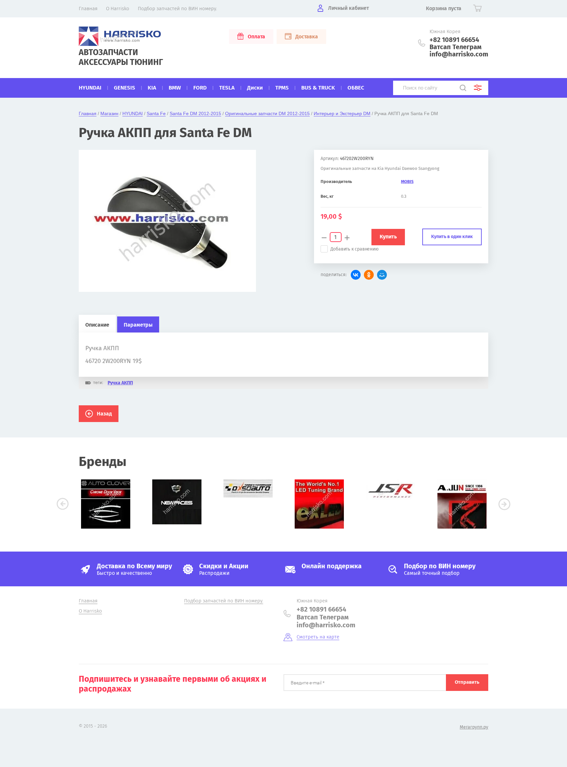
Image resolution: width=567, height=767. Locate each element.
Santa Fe (156, 113)
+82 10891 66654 (454, 40)
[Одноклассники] (369, 275)
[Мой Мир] (382, 275)
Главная (87, 113)
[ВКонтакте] (356, 275)
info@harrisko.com (459, 54)
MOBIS (407, 181)
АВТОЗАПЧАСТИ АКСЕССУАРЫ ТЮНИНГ (121, 57)
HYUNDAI (132, 113)
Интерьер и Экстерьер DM (342, 113)
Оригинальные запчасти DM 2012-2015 (267, 113)
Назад (104, 414)
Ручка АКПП (120, 383)
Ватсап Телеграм (455, 47)
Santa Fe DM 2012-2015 (195, 113)
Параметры (138, 325)
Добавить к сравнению (354, 249)
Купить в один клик (452, 236)
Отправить (467, 682)
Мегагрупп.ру (474, 727)
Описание (97, 325)
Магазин (109, 113)
